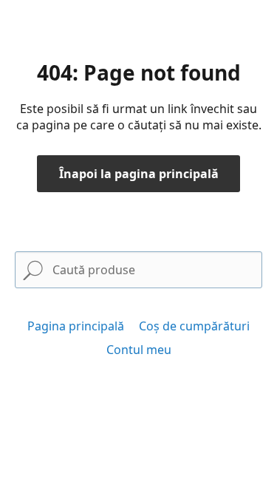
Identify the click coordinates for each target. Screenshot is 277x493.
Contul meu (138, 349)
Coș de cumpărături (194, 326)
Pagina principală (75, 326)
